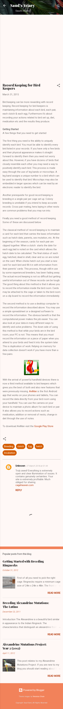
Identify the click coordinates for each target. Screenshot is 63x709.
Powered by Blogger (33, 690)
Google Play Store (43, 426)
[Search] (58, 6)
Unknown (20, 465)
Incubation (9, 452)
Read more (54, 592)
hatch (39, 446)
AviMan (33, 391)
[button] (58, 86)
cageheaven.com (25, 485)
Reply (19, 490)
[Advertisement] (31, 50)
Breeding (8, 446)
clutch (20, 446)
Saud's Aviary (22, 5)
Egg (30, 446)
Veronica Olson (38, 696)
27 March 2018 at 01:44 (37, 466)
